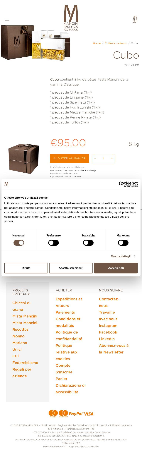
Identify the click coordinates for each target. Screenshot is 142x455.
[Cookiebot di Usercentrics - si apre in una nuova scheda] (121, 184)
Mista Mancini (24, 316)
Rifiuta (26, 267)
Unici (17, 349)
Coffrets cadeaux (116, 43)
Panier (61, 379)
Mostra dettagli (121, 256)
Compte (63, 366)
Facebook (108, 332)
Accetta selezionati (71, 267)
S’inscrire (64, 372)
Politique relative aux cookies (66, 352)
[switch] (53, 243)
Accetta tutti (116, 267)
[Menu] (7, 19)
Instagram (108, 326)
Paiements (65, 312)
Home (97, 43)
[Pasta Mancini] (71, 18)
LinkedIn (107, 339)
